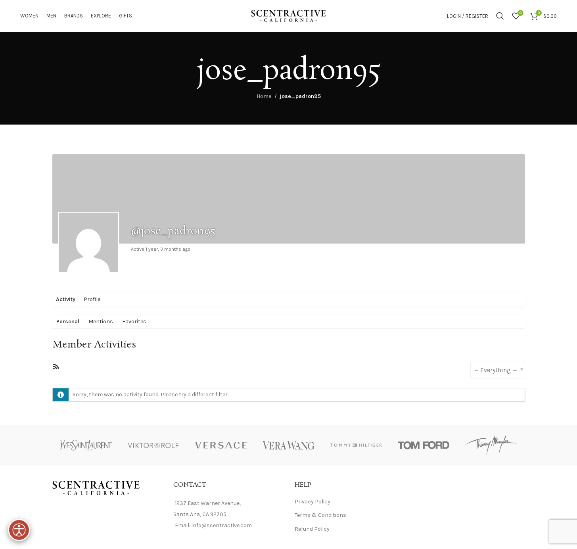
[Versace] (221, 445)
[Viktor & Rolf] (153, 445)
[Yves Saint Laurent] (86, 445)
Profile (92, 299)
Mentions (100, 321)
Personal (67, 321)
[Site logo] (288, 15)
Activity (65, 299)
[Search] (500, 16)
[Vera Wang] (288, 445)
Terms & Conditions (320, 515)
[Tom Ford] (423, 445)
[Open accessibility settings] (19, 530)
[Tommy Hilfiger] (356, 445)
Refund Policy (312, 529)
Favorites (134, 321)
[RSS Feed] (55, 368)
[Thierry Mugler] (491, 445)
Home (264, 96)
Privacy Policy (312, 501)
